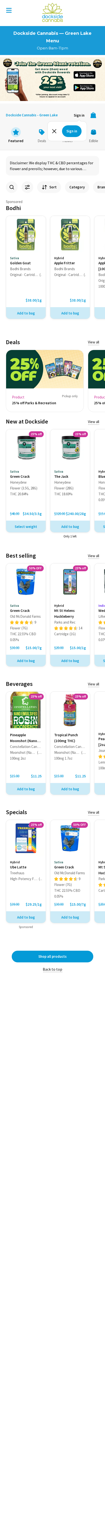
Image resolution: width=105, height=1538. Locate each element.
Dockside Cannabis (52, 12)
